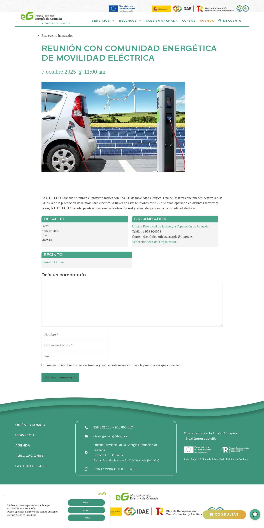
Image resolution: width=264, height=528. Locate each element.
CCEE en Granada (162, 21)
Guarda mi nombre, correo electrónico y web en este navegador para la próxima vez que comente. (113, 365)
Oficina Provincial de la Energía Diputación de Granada (170, 226)
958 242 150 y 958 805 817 (113, 427)
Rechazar (86, 510)
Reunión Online (52, 262)
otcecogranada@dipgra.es (111, 436)
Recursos (128, 21)
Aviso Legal (190, 459)
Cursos (189, 21)
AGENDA (22, 445)
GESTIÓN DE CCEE (31, 466)
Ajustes (86, 517)
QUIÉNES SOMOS (30, 425)
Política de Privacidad (212, 459)
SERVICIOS (24, 435)
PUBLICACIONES (29, 455)
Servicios (101, 21)
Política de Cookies (237, 459)
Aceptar (86, 502)
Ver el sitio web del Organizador (154, 242)
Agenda (207, 21)
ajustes (32, 515)
